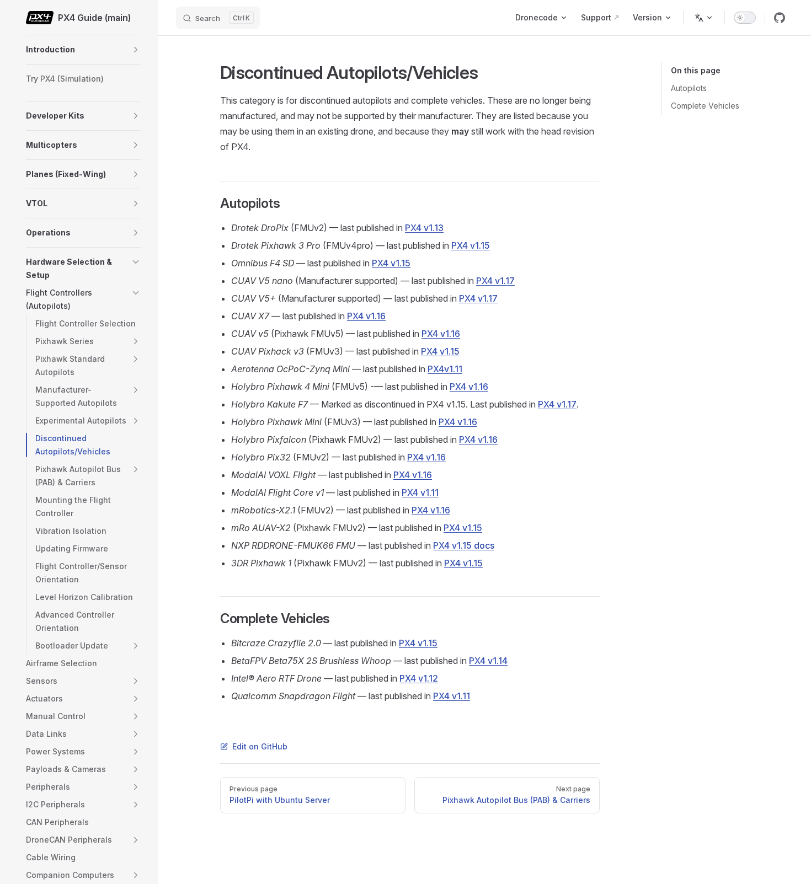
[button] (136, 49)
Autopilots (689, 88)
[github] (779, 18)
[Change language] (704, 17)
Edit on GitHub (259, 746)
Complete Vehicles (705, 105)
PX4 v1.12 (418, 678)
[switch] (745, 18)
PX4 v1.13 (424, 227)
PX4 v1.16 (366, 316)
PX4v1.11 (445, 368)
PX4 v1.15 (470, 245)
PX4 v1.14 (488, 660)
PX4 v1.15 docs (463, 545)
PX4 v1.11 (420, 492)
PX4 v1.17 (495, 280)
